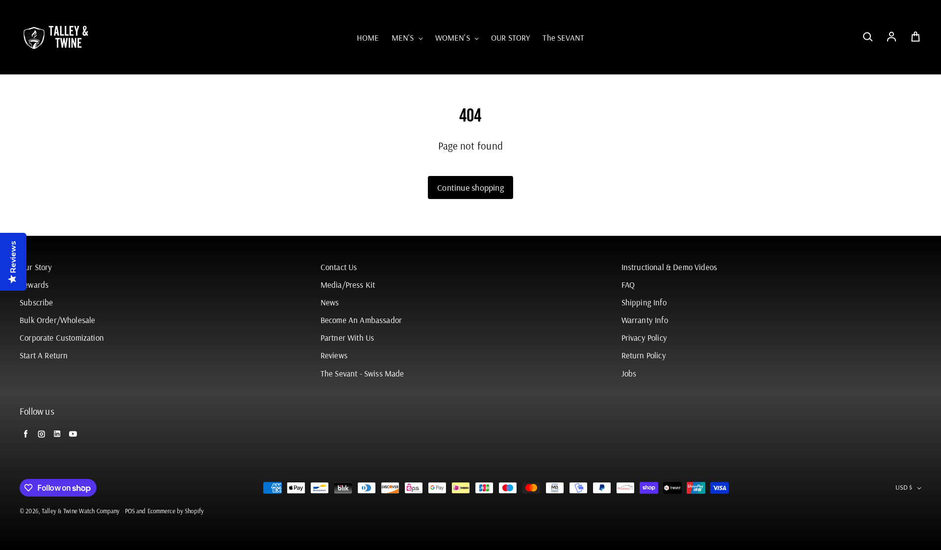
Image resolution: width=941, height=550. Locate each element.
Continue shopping (470, 187)
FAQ (628, 284)
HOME (368, 37)
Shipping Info (644, 302)
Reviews (334, 355)
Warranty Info (644, 320)
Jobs (629, 373)
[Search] (867, 37)
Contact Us (339, 267)
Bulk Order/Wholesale (57, 320)
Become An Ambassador (361, 320)
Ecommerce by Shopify (176, 511)
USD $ (903, 487)
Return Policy (643, 355)
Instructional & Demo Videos (669, 267)
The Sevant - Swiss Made (362, 373)
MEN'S (404, 37)
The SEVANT (563, 37)
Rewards (34, 284)
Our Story (36, 267)
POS (130, 511)
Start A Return (44, 355)
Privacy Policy (644, 337)
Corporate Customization (62, 337)
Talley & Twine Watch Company (81, 511)
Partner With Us (347, 337)
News (330, 302)
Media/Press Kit (348, 284)
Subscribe (36, 302)
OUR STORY (511, 37)
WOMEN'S (453, 37)
